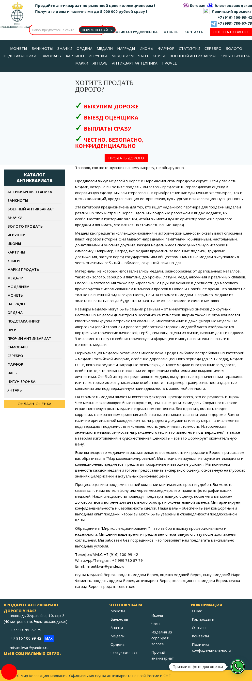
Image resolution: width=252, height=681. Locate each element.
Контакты (194, 32)
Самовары (17, 346)
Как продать (203, 619)
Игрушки (16, 234)
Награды (16, 303)
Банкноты (17, 200)
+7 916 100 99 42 (32, 638)
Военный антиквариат (30, 208)
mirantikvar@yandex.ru (29, 647)
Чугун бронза (21, 381)
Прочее (14, 329)
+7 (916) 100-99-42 (235, 17)
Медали (15, 277)
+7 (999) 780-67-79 (235, 23)
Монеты (15, 295)
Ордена (15, 312)
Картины (16, 252)
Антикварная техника (29, 191)
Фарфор (15, 364)
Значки (14, 217)
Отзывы (171, 32)
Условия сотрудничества (133, 32)
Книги (13, 260)
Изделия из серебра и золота (161, 638)
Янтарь (14, 390)
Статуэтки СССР (124, 652)
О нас (197, 610)
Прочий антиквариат (29, 338)
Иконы (14, 243)
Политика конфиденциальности (211, 647)
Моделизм (18, 286)
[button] (237, 666)
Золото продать (25, 226)
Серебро (15, 355)
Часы (12, 372)
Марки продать (23, 269)
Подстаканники (24, 321)
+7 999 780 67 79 (26, 629)
